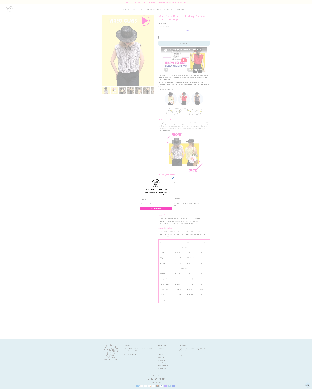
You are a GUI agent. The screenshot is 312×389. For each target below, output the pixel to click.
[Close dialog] (173, 178)
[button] (308, 384)
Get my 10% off (156, 208)
